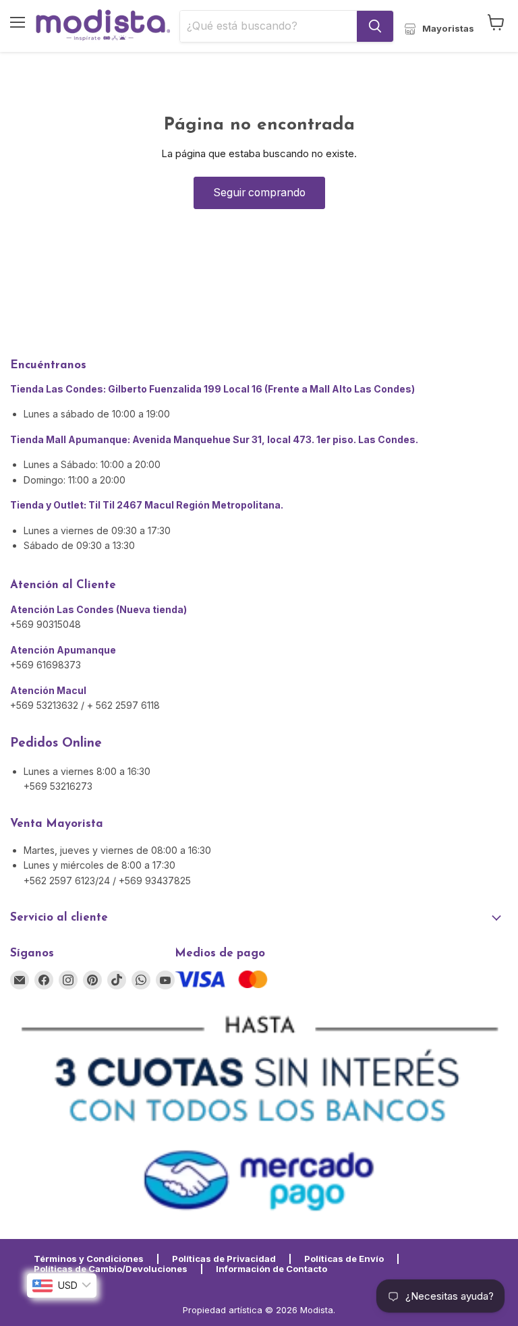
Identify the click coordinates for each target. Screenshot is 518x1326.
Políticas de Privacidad (224, 1258)
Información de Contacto (271, 1268)
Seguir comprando (259, 192)
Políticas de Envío (344, 1258)
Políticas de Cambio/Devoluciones (111, 1268)
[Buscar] (375, 26)
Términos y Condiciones (89, 1258)
